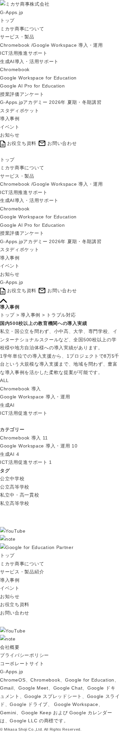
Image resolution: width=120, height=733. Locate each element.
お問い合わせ (14, 612)
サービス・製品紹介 (22, 571)
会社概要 (10, 647)
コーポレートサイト (22, 663)
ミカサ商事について (22, 28)
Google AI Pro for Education (32, 85)
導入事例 (10, 118)
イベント (10, 127)
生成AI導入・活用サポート (29, 61)
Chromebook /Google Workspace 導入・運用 (51, 45)
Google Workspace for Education (38, 77)
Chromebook (15, 69)
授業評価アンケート (22, 94)
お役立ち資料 (14, 604)
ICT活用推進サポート (24, 53)
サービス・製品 (17, 36)
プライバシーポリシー (24, 655)
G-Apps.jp (11, 12)
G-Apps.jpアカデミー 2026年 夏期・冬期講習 (51, 102)
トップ (7, 20)
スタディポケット (19, 110)
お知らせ (10, 135)
